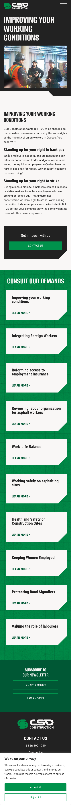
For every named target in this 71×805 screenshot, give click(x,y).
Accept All (35, 787)
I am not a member (35, 685)
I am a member (35, 698)
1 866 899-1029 (35, 745)
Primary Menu (63, 5)
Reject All (35, 797)
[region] (35, 779)
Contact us (35, 245)
